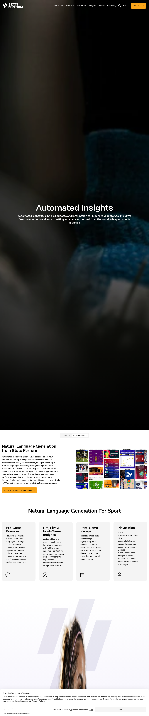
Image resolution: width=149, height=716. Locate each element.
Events (101, 5)
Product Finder (9, 480)
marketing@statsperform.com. (44, 483)
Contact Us (23, 480)
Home (65, 435)
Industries (58, 5)
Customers (81, 5)
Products (69, 5)
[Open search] (119, 6)
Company (111, 5)
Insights (92, 5)
